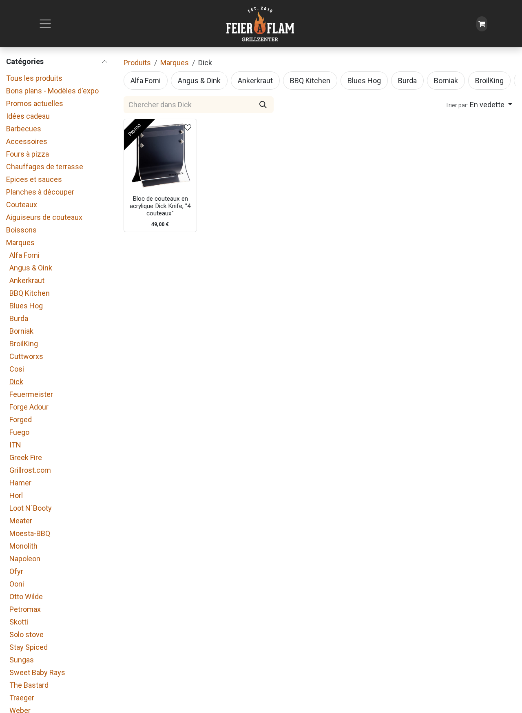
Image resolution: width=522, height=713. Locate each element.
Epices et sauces (34, 179)
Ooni (16, 584)
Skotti (18, 622)
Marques (20, 242)
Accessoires (26, 141)
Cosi (16, 369)
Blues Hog (26, 305)
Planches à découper (40, 192)
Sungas (21, 659)
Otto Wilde (26, 596)
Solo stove (26, 634)
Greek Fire (25, 457)
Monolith (23, 546)
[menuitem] (146, 80)
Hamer (20, 482)
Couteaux (21, 204)
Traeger (21, 697)
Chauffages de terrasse (44, 166)
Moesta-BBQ (29, 533)
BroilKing (23, 343)
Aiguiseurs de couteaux (44, 217)
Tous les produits (34, 78)
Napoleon (24, 558)
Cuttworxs (26, 356)
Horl (16, 495)
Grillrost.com (30, 470)
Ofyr (16, 571)
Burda (18, 318)
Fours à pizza (27, 154)
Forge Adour (29, 407)
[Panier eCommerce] (481, 23)
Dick (16, 381)
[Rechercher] (263, 104)
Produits (137, 62)
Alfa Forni (24, 255)
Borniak (21, 331)
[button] (479, 104)
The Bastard (29, 685)
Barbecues (23, 128)
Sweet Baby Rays (37, 672)
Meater (20, 520)
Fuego (19, 432)
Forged (20, 419)
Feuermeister (31, 394)
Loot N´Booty (30, 508)
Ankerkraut (26, 280)
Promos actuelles (34, 103)
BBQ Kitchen (29, 293)
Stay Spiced (28, 647)
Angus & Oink (30, 268)
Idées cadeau (28, 116)
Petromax (25, 609)
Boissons (21, 230)
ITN (15, 445)
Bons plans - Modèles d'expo (52, 90)
